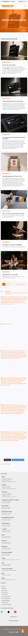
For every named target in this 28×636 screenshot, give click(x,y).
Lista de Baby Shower (6, 596)
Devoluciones (4, 590)
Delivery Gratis (4, 592)
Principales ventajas (6, 600)
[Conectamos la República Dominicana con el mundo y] (14, 309)
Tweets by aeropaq (5, 464)
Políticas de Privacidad (6, 604)
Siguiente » (22, 284)
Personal (3, 586)
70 (17, 284)
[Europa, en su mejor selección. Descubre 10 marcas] (14, 390)
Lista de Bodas (5, 594)
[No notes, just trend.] (14, 336)
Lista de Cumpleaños (6, 598)
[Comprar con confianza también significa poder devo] (14, 363)
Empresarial (4, 588)
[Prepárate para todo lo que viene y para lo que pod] (14, 417)
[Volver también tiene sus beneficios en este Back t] (14, 444)
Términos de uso (5, 602)
